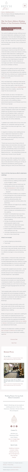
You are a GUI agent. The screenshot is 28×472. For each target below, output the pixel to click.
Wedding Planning (14, 28)
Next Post (14, 343)
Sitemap (4, 464)
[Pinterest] (16, 426)
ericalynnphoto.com (17, 467)
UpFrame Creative (14, 469)
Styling (4, 28)
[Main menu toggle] (25, 5)
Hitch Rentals (14, 455)
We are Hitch (7, 356)
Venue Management (14, 453)
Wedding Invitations (14, 448)
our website (23, 321)
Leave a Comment (8, 357)
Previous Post (14, 339)
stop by (4, 323)
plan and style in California (8, 330)
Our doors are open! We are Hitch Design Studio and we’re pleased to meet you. (14, 381)
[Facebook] (11, 426)
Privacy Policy (10, 464)
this (5, 334)
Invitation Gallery (14, 450)
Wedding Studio (7, 29)
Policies (14, 457)
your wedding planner (20, 87)
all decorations (11, 188)
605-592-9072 (14, 441)
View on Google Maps (14, 439)
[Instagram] (14, 426)
